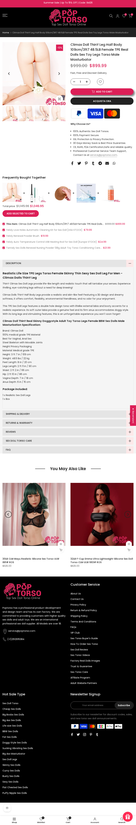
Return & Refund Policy (83, 610)
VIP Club (75, 632)
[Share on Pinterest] (86, 163)
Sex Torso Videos (80, 655)
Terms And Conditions (83, 621)
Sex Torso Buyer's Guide (84, 638)
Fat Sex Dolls (9, 737)
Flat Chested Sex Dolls (15, 787)
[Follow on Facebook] (71, 734)
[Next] (59, 73)
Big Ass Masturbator (13, 753)
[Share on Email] (107, 163)
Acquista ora (102, 101)
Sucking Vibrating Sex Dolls (17, 748)
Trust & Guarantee (81, 666)
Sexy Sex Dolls (10, 781)
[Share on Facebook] (72, 163)
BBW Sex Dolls (10, 731)
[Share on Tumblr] (93, 163)
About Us (75, 593)
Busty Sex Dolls (10, 776)
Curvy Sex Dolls (11, 770)
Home (5, 32)
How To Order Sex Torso (84, 644)
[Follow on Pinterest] (90, 734)
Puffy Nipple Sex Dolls (14, 793)
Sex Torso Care (79, 672)
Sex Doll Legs (9, 759)
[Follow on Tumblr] (97, 734)
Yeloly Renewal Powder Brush (22, 236)
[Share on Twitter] (79, 163)
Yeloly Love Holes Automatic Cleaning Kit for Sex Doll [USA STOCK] (44, 230)
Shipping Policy (79, 616)
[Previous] (9, 73)
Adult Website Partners (83, 683)
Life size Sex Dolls (12, 725)
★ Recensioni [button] (133, 415)
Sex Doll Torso (10, 703)
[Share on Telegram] (100, 163)
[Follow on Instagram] (84, 734)
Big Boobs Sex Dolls (13, 714)
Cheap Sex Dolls (11, 709)
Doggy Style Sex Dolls (14, 742)
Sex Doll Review (79, 649)
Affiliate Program (80, 677)
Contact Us (77, 599)
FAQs (73, 627)
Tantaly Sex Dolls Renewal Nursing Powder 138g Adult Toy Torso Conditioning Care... (54, 247)
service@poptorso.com (103, 155)
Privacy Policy (78, 604)
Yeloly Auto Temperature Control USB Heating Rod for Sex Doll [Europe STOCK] (51, 242)
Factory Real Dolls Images (85, 660)
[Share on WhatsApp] (114, 163)
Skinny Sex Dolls (11, 765)
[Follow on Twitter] (78, 734)
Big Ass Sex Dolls (11, 720)
